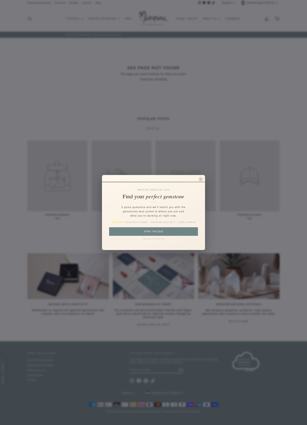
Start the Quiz (153, 231)
